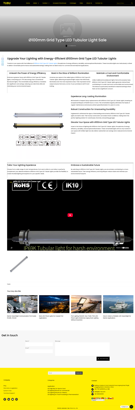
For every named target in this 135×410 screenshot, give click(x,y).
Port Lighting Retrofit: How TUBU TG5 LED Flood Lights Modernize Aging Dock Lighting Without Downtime (86, 308)
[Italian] (105, 398)
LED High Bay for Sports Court (57, 388)
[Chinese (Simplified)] (95, 398)
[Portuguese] (109, 398)
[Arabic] (92, 398)
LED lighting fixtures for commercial (58, 390)
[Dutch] (97, 398)
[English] (99, 398)
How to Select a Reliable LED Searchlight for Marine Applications (118, 308)
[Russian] (111, 398)
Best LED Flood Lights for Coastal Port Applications (54, 308)
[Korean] (107, 398)
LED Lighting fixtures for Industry (57, 392)
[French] (101, 398)
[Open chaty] (131, 406)
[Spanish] (113, 398)
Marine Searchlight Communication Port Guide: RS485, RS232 (22, 308)
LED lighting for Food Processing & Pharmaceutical (63, 394)
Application (51, 386)
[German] (103, 398)
